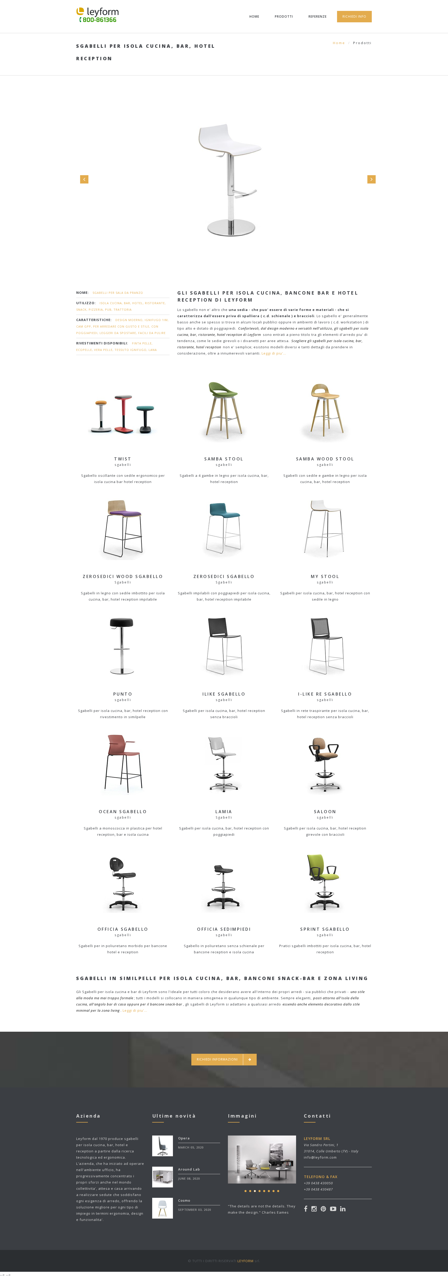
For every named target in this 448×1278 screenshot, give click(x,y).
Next (371, 179)
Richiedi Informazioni (217, 1059)
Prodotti (284, 16)
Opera (184, 1138)
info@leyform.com (320, 1157)
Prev (84, 179)
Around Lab (189, 1169)
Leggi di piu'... (274, 353)
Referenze (318, 16)
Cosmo (184, 1200)
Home (254, 16)
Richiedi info (354, 16)
